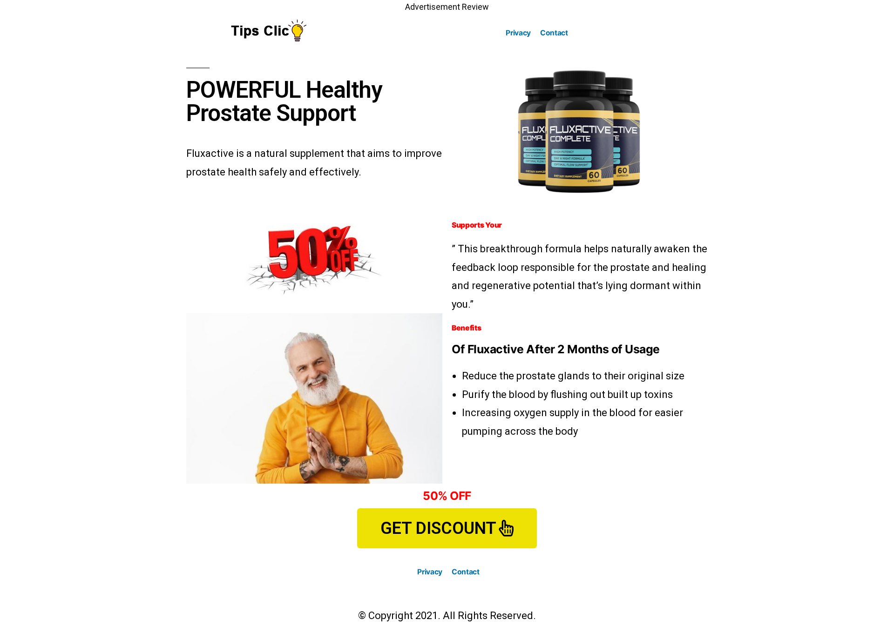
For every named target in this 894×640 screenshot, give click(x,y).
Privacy (518, 32)
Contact (554, 32)
